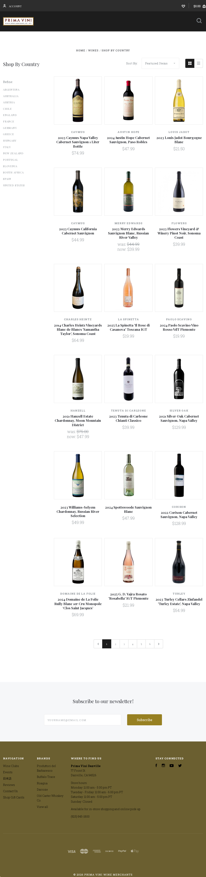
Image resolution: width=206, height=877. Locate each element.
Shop (66, 36)
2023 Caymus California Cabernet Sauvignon (78, 231)
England (10, 115)
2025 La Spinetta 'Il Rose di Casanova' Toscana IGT (128, 327)
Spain (7, 178)
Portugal (10, 159)
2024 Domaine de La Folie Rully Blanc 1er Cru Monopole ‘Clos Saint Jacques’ (78, 603)
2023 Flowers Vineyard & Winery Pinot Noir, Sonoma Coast (179, 233)
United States (14, 185)
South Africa (13, 172)
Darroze (42, 789)
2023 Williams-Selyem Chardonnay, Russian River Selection (78, 511)
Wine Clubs (93, 36)
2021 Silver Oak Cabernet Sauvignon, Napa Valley (179, 418)
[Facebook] (156, 766)
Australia (10, 96)
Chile (7, 108)
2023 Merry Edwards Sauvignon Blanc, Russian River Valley (128, 233)
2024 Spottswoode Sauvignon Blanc (128, 509)
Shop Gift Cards (13, 797)
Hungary (9, 140)
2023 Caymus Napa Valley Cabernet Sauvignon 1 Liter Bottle (77, 141)
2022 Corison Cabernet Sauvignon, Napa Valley (179, 514)
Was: (122, 244)
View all (42, 807)
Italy (7, 147)
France (8, 121)
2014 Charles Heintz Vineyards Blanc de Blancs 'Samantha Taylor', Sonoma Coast (78, 329)
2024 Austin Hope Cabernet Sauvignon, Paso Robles (128, 139)
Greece (8, 134)
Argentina (11, 89)
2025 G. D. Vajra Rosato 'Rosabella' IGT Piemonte (128, 596)
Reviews (85, 47)
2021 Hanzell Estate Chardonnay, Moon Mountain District (78, 420)
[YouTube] (172, 766)
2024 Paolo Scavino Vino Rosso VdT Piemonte (179, 327)
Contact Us (109, 47)
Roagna (42, 783)
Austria (9, 102)
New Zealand (13, 153)
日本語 (147, 36)
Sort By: (132, 63)
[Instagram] (163, 766)
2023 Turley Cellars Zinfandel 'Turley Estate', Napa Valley (179, 601)
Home (49, 36)
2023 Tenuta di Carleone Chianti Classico (128, 418)
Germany (10, 128)
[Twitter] (180, 766)
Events (123, 36)
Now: (122, 249)
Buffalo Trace (46, 777)
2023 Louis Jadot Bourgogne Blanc (179, 139)
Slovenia (10, 166)
